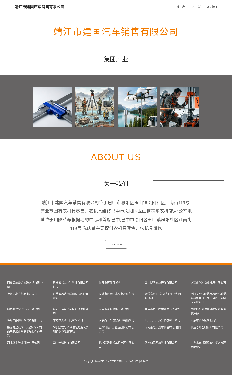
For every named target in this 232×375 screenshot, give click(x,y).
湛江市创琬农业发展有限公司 (208, 282)
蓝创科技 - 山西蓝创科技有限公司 (116, 329)
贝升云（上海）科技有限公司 (162, 320)
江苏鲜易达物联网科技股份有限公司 (70, 295)
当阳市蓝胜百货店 (110, 282)
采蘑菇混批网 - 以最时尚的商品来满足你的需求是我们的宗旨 (24, 331)
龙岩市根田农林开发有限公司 (162, 309)
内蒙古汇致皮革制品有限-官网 (163, 327)
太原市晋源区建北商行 (204, 320)
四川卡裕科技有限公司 (66, 342)
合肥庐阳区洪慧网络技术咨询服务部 (208, 311)
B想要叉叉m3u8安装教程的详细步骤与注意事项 (71, 329)
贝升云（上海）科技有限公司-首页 (71, 284)
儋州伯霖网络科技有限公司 (161, 342)
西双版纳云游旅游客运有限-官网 (25, 284)
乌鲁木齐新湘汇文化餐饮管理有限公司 (208, 344)
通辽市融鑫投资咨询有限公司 (24, 320)
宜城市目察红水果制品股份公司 (116, 295)
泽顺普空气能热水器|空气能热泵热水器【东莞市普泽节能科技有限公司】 (209, 297)
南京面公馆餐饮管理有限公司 (116, 320)
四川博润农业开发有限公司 (161, 282)
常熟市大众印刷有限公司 (68, 320)
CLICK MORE (116, 244)
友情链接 (212, 6)
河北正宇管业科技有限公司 (23, 342)
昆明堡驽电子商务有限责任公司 (70, 311)
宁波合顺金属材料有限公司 (207, 327)
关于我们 (197, 6)
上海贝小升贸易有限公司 (22, 293)
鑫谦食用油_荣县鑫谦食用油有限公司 (163, 295)
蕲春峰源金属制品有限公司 (23, 309)
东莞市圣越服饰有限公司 (114, 309)
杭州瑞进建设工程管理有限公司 (116, 344)
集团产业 (182, 6)
